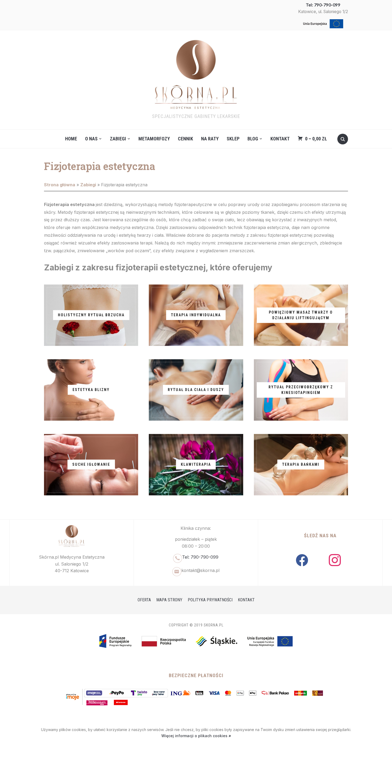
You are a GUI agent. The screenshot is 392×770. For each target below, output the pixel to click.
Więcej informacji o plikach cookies (195, 735)
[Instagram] (334, 560)
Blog (252, 138)
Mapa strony (169, 599)
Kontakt (280, 138)
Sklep (233, 138)
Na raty (210, 138)
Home (71, 138)
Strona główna (59, 184)
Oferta (144, 599)
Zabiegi (118, 138)
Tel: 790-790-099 (323, 4)
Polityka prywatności (210, 599)
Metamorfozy (154, 138)
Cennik (185, 138)
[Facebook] (302, 560)
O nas (91, 138)
